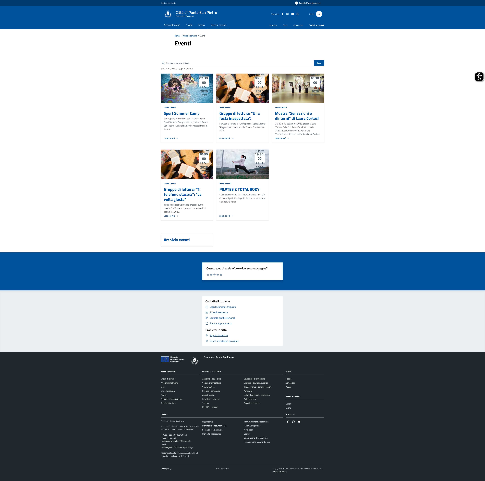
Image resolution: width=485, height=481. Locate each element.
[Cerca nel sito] (319, 14)
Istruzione (273, 25)
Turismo (205, 402)
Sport (285, 25)
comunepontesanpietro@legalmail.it (176, 441)
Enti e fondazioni (168, 390)
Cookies (247, 433)
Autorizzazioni (250, 398)
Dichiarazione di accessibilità (256, 437)
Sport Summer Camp (182, 113)
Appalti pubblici (208, 394)
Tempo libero (170, 107)
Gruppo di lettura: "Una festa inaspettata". (239, 116)
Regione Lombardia (168, 3)
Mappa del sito (222, 468)
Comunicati (290, 382)
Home (177, 35)
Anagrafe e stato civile (211, 378)
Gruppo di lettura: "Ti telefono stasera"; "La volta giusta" (182, 194)
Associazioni (298, 25)
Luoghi (288, 403)
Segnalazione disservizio (212, 429)
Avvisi (288, 386)
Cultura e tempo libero (211, 382)
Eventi (288, 407)
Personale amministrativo (171, 398)
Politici (163, 394)
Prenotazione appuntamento (214, 425)
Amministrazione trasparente (256, 421)
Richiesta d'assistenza (211, 433)
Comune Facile (280, 471)
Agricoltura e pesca (252, 402)
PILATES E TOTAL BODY (239, 189)
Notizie (289, 378)
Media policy (166, 468)
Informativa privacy (252, 425)
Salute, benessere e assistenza (257, 394)
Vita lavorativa (208, 386)
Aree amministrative (169, 382)
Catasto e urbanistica (211, 398)
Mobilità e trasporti (210, 407)
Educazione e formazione (254, 378)
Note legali (248, 429)
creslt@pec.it (183, 456)
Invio (319, 63)
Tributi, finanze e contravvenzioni (257, 386)
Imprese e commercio (211, 390)
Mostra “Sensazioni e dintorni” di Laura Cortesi (297, 116)
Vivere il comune (190, 35)
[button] (308, 3)
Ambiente (248, 390)
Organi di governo (168, 378)
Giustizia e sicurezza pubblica (256, 382)
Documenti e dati (168, 402)
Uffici (163, 386)
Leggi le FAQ (207, 421)
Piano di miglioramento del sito (257, 441)
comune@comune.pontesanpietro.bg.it (177, 447)
